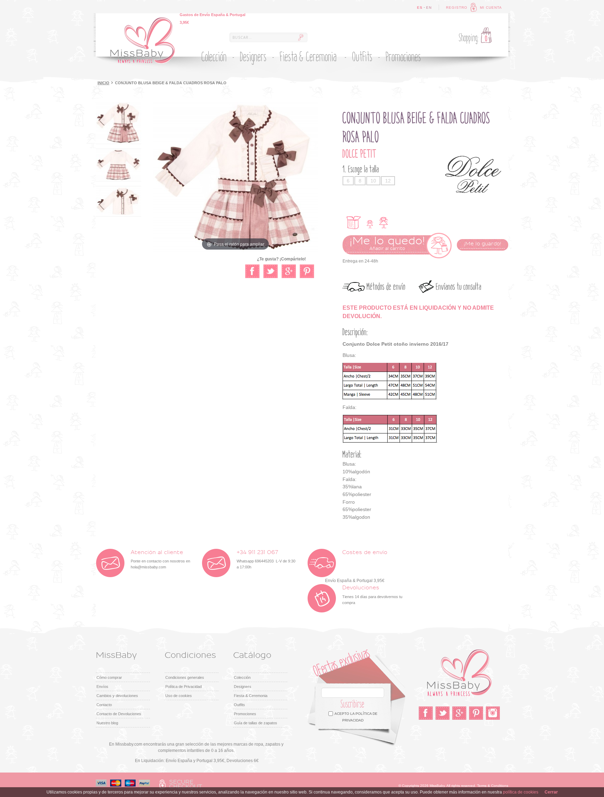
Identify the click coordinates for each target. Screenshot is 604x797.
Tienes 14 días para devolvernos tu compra (372, 594)
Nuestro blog (107, 723)
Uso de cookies (178, 696)
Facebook (426, 713)
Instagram (493, 713)
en (429, 7)
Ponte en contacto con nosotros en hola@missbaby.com (160, 559)
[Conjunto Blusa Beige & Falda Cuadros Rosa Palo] (118, 123)
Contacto (104, 705)
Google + (459, 713)
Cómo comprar (109, 677)
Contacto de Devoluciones (118, 714)
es (420, 7)
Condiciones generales (184, 677)
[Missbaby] (142, 40)
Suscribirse (353, 704)
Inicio (103, 83)
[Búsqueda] (301, 37)
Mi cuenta (491, 7)
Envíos (102, 686)
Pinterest (476, 713)
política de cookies (520, 792)
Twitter (443, 713)
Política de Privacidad (183, 686)
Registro (456, 7)
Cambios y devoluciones (117, 696)
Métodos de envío (386, 287)
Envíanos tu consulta (458, 287)
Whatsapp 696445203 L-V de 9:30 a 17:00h (266, 559)
